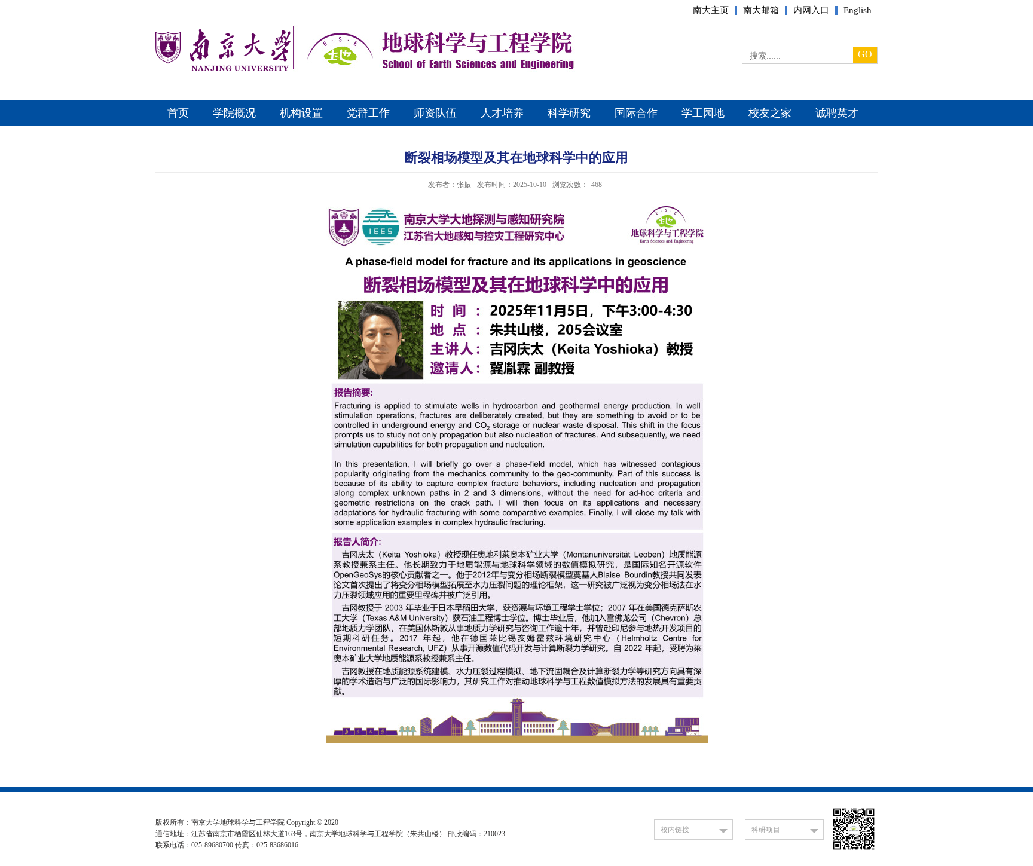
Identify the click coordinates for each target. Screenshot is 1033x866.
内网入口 (811, 10)
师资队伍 (435, 113)
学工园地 (703, 113)
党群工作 (368, 113)
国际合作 (636, 113)
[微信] (854, 849)
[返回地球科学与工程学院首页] (223, 69)
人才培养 (502, 113)
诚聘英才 (836, 113)
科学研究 (569, 113)
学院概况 (234, 113)
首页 (178, 113)
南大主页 (711, 10)
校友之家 (769, 113)
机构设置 (301, 113)
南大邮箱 (761, 10)
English (857, 10)
